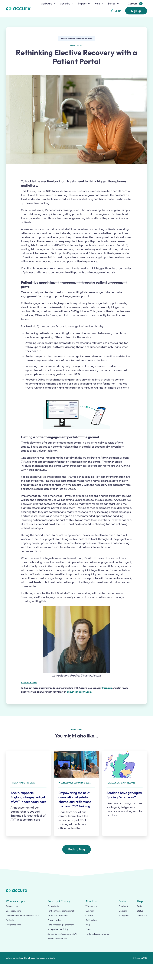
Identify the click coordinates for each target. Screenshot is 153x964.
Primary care (12, 906)
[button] (48, 3)
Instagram (123, 915)
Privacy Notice (54, 920)
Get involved (91, 920)
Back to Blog (76, 849)
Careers (132, 3)
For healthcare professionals (61, 910)
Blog (87, 924)
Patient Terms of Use (57, 938)
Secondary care (13, 910)
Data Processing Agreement (61, 924)
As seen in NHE (29, 682)
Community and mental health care (22, 915)
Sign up (136, 11)
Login (117, 11)
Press (88, 929)
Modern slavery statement (97, 934)
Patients (10, 920)
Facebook (123, 906)
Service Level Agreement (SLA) (62, 934)
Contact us (142, 915)
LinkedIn (123, 910)
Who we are (91, 906)
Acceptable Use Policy (58, 929)
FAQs (139, 906)
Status (140, 910)
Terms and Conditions (58, 915)
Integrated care (13, 924)
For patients (53, 906)
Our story (89, 910)
